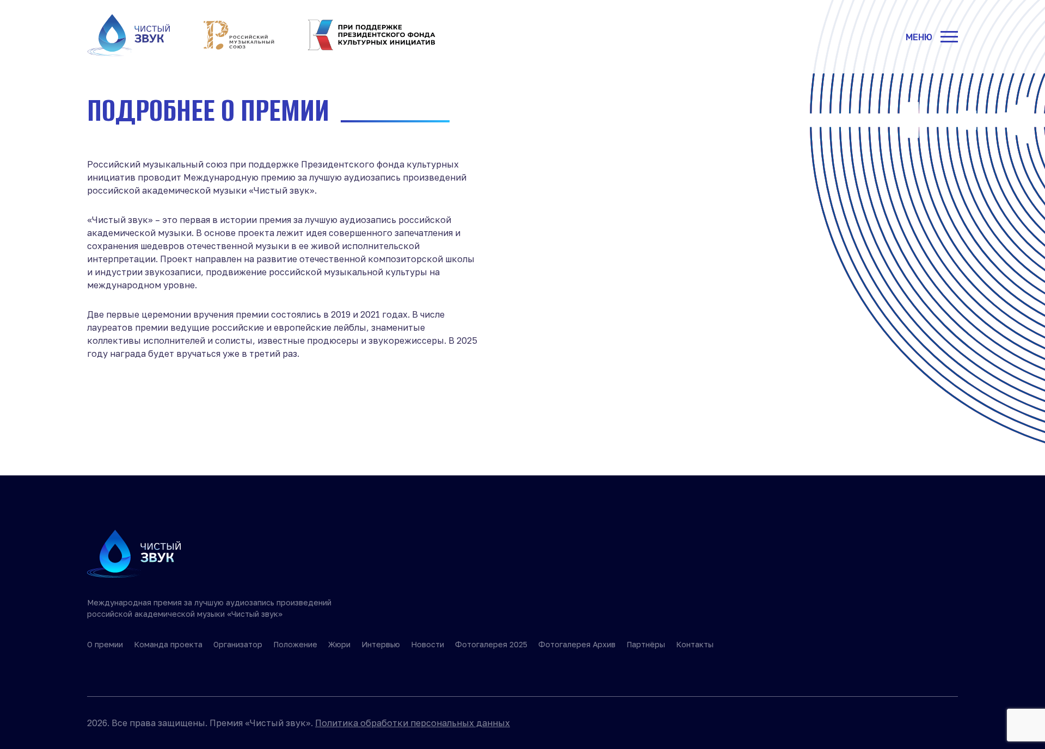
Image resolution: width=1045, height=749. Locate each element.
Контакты (695, 644)
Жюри (339, 644)
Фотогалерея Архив (577, 644)
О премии (105, 644)
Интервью (380, 644)
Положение (295, 644)
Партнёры (645, 644)
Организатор (237, 644)
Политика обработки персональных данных (412, 722)
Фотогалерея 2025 (491, 644)
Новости (427, 644)
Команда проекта (168, 644)
